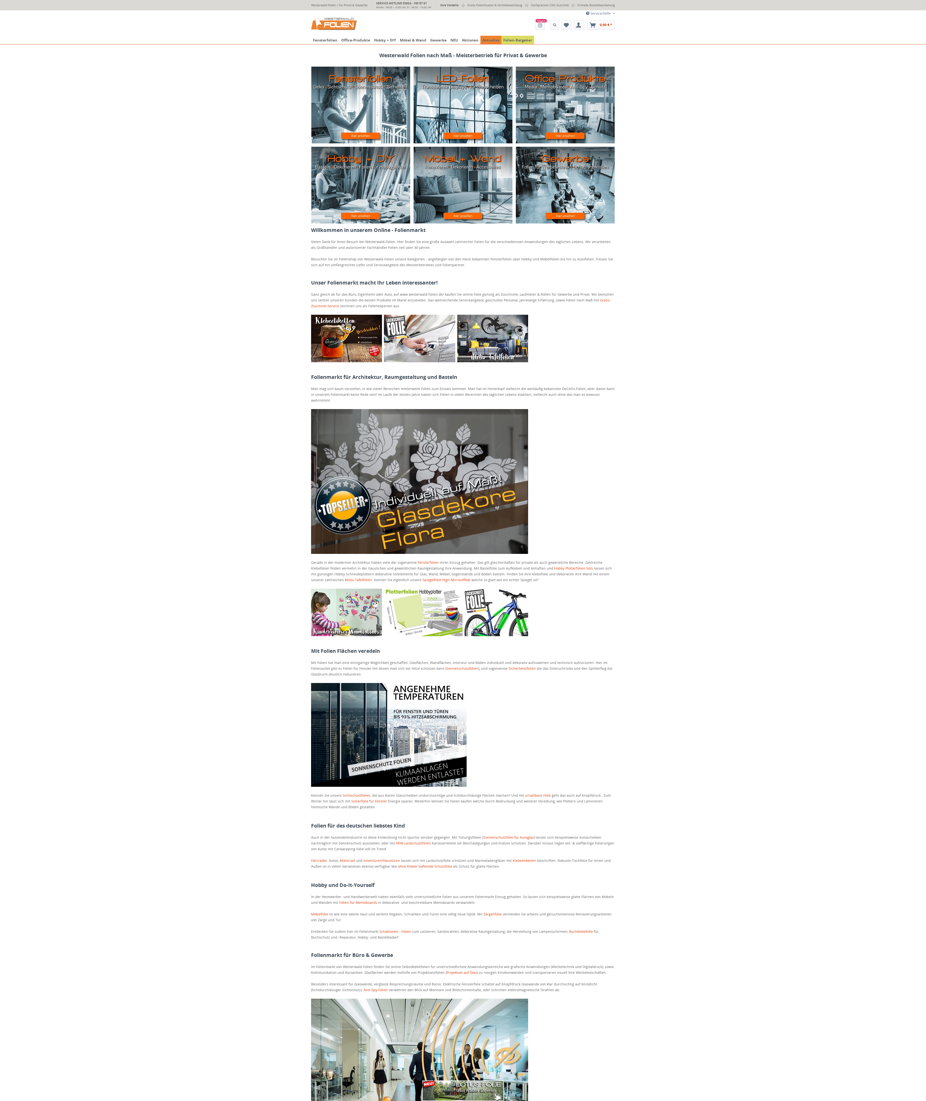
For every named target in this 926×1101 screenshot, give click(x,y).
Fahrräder (319, 860)
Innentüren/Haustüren (381, 860)
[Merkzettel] (566, 25)
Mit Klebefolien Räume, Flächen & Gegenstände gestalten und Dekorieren (360, 185)
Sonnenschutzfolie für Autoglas (508, 837)
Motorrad (347, 860)
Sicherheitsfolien (522, 668)
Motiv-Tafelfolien (358, 580)
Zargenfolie (492, 914)
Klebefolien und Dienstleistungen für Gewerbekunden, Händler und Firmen (565, 185)
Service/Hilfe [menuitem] (600, 13)
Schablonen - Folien (395, 931)
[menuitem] (540, 25)
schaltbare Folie (538, 795)
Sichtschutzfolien (356, 795)
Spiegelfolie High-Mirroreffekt (446, 580)
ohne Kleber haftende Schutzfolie (425, 866)
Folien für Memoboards (358, 902)
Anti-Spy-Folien (376, 990)
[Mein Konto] (579, 25)
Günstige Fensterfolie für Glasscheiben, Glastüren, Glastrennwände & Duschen (360, 105)
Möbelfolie (319, 914)
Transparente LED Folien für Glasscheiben (463, 105)
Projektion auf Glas (462, 972)
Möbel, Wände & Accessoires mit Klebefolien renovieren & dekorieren (463, 185)
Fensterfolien (428, 562)
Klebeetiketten (524, 860)
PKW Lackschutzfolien (413, 843)
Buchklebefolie (581, 931)
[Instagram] (540, 25)
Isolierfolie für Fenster (369, 801)
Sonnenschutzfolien (462, 668)
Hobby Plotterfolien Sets (573, 568)
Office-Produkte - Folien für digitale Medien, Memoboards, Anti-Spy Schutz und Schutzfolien (565, 105)
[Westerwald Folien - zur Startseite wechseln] (334, 24)
